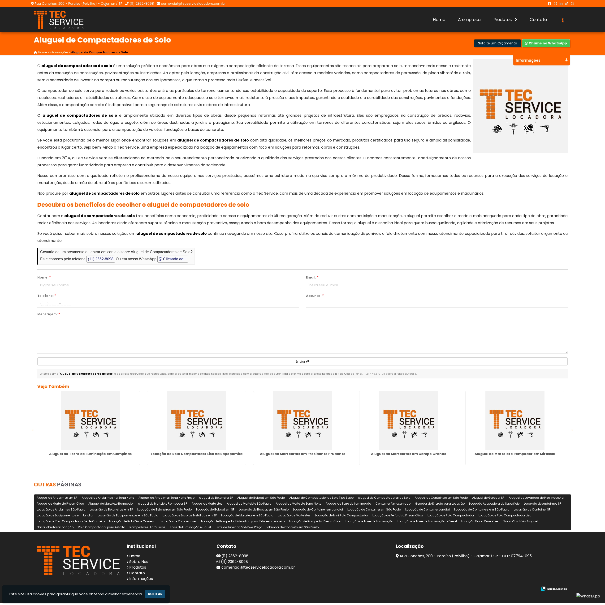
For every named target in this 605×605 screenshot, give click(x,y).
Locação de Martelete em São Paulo (247, 515)
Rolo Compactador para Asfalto (101, 527)
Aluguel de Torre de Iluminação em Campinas (90, 453)
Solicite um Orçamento (497, 43)
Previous (33, 429)
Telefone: (46, 295)
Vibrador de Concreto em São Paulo (293, 527)
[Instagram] (555, 3)
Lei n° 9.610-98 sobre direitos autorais (391, 374)
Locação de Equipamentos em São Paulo (128, 515)
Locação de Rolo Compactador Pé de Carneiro (71, 521)
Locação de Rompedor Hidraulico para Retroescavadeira (243, 521)
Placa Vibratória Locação (55, 527)
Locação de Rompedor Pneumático (315, 521)
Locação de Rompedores (178, 521)
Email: (312, 277)
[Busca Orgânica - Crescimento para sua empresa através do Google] (554, 588)
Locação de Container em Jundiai (318, 509)
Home (439, 19)
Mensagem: (48, 314)
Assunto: (315, 295)
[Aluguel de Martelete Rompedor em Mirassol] (515, 420)
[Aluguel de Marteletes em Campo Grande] (408, 420)
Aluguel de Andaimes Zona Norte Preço (166, 498)
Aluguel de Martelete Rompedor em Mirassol (515, 453)
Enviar (301, 361)
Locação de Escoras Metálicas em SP (190, 515)
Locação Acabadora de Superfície (494, 504)
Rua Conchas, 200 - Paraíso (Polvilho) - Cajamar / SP (78, 3)
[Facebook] (549, 3)
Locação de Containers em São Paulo (481, 509)
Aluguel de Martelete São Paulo (249, 504)
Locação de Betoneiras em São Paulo (164, 509)
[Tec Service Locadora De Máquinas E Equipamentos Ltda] (78, 560)
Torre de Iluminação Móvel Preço (238, 527)
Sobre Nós (138, 561)
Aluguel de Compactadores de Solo (384, 498)
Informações (141, 578)
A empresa (469, 19)
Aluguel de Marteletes (207, 504)
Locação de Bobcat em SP (215, 509)
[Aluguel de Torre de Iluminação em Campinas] (90, 420)
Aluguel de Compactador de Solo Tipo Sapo (321, 498)
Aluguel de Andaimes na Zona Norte (108, 498)
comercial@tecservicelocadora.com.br (193, 3)
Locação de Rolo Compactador (451, 515)
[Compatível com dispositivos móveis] (532, 589)
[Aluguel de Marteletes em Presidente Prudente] (302, 420)
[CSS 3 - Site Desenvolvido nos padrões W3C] (516, 589)
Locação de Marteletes (294, 515)
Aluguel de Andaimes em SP (57, 498)
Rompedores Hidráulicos (147, 527)
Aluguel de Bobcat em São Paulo (261, 498)
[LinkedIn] (561, 3)
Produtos (503, 19)
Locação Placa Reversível (479, 521)
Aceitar (155, 594)
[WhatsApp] (572, 3)
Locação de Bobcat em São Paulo (264, 509)
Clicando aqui (174, 259)
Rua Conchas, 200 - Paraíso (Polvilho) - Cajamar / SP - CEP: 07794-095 (466, 556)
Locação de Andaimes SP (542, 504)
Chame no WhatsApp (547, 43)
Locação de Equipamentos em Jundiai (65, 515)
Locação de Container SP (532, 509)
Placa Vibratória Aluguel (520, 521)
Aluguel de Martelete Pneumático (60, 504)
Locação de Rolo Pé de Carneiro (132, 521)
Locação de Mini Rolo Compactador (341, 515)
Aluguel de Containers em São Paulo (441, 498)
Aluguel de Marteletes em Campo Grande (408, 453)
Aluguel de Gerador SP (488, 498)
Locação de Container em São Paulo (374, 509)
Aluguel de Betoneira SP (216, 498)
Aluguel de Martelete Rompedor (111, 504)
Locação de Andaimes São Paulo (61, 509)
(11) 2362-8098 (142, 3)
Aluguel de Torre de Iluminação (348, 504)
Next (571, 429)
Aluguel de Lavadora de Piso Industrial (536, 498)
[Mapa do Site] (487, 589)
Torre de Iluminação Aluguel (190, 527)
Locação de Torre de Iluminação (369, 521)
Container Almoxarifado (393, 504)
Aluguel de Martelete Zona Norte (298, 504)
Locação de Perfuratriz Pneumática (397, 515)
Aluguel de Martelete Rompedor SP (162, 504)
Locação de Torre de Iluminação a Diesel (427, 521)
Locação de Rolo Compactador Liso (505, 515)
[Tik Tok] (566, 3)
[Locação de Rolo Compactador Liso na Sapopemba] (196, 420)
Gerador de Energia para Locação (440, 504)
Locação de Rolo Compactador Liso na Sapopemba (196, 453)
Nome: (44, 277)
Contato (538, 19)
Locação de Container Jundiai (427, 509)
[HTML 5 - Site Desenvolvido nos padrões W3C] (499, 589)
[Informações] (562, 20)
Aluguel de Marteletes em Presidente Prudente (303, 453)
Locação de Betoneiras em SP (111, 509)
